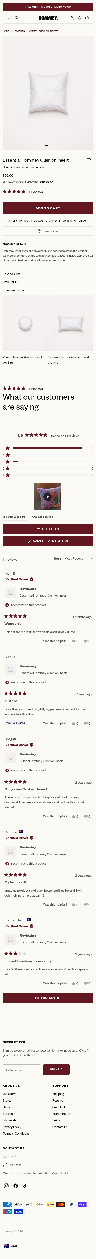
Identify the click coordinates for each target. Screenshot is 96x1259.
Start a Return (61, 1113)
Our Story (9, 1093)
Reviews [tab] (15, 518)
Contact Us (60, 1126)
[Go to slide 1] (46, 145)
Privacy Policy (12, 1126)
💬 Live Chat (12, 1164)
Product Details (15, 244)
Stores (7, 1100)
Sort (58, 559)
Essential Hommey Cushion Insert (36, 31)
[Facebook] (15, 1185)
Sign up (56, 1069)
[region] (48, 496)
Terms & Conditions (16, 1133)
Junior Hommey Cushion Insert (41, 760)
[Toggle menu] (9, 17)
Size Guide (59, 1106)
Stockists (9, 1113)
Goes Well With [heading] (13, 291)
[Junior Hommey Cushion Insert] (25, 323)
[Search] (16, 17)
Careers (8, 1106)
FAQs (56, 1119)
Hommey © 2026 (13, 1231)
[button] (48, 191)
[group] (25, 330)
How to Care (12, 274)
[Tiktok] (25, 1185)
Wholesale (9, 1119)
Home (6, 31)
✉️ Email (9, 1156)
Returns (57, 1100)
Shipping (58, 1093)
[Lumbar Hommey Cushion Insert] (70, 323)
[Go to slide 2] (50, 145)
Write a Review (60, 542)
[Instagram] (6, 1185)
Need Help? (10, 282)
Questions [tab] (43, 518)
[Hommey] (48, 18)
